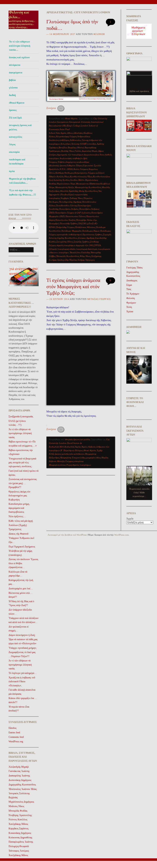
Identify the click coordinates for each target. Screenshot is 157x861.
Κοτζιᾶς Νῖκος (63, 176)
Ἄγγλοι (84, 447)
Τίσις (128, 289)
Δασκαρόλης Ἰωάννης (19, 775)
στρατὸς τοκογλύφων (66, 245)
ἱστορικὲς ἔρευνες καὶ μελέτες (20, 127)
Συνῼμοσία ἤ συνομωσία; (21, 416)
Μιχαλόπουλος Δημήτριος (21, 801)
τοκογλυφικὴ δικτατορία (87, 249)
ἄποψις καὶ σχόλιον (19, 57)
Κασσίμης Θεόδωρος (64, 173)
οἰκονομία (14, 152)
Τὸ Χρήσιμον (132, 293)
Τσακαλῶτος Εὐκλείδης (80, 252)
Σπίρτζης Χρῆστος (82, 241)
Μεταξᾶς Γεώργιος (65, 461)
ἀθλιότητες (78, 133)
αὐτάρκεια (14, 65)
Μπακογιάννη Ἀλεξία (64, 187)
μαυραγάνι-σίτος (93, 457)
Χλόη (129, 307)
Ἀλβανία (92, 447)
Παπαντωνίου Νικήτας (65, 220)
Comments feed (16, 737)
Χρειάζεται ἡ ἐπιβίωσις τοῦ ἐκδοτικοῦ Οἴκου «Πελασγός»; (22, 681)
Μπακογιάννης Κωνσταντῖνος (88, 187)
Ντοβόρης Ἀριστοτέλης (20, 815)
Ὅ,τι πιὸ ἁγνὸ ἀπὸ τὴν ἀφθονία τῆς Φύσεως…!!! (22, 192)
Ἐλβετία (61, 162)
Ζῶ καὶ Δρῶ (15, 117)
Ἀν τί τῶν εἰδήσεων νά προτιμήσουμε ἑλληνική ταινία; (20, 433)
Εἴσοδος (13, 728)
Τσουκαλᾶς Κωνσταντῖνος (67, 256)
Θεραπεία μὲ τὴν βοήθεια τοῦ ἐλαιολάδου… (22, 180)
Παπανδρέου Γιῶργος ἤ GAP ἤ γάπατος (73, 212)
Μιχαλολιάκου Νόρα (66, 183)
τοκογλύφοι (64, 252)
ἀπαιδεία (92, 144)
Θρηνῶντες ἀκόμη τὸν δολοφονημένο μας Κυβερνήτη (19, 495)
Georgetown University (79, 122)
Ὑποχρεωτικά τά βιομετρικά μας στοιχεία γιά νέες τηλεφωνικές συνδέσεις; (22, 462)
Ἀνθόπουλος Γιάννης (79, 140)
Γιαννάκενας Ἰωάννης (19, 771)
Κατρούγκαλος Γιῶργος (84, 173)
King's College (73, 125)
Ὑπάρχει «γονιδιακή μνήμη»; (23, 648)
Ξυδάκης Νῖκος (76, 198)
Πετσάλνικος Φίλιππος (85, 227)
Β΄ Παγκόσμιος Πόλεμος (72, 450)
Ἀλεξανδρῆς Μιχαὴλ (19, 766)
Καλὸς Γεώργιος (81, 169)
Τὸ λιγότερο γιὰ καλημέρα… (23, 673)
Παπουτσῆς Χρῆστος (69, 223)
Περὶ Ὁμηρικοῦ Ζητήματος (22, 546)
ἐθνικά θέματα (16, 102)
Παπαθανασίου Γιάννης (66, 205)
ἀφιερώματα (15, 72)
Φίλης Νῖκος (85, 256)
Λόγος (12, 144)
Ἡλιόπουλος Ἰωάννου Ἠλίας (23, 789)
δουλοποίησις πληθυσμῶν (71, 158)
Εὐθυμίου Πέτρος (74, 165)
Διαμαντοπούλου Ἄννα (94, 154)
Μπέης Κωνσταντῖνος (88, 191)
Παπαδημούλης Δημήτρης (70, 202)
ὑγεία (12, 171)
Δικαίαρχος (131, 280)
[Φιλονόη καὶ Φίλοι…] (24, 30)
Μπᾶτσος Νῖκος (16, 806)
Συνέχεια (54, 107)
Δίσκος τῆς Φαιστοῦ (18, 533)
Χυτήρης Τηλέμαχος (86, 260)
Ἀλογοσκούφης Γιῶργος (66, 136)
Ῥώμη (69, 465)
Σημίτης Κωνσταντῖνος (67, 238)
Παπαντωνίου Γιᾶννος (75, 216)
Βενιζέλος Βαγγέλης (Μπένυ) (71, 147)
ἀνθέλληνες (64, 140)
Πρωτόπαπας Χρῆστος (92, 234)
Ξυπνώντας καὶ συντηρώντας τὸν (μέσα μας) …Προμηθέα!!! (23, 483)
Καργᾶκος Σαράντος (19, 828)
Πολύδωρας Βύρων (91, 231)
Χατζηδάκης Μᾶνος (18, 824)
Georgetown (62, 122)
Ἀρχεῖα (129, 518)
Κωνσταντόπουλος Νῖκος (81, 176)
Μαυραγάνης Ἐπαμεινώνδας (72, 457)
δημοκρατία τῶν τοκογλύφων (70, 154)
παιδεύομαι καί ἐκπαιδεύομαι (17, 161)
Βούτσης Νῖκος (67, 151)
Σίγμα (129, 285)
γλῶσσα (13, 87)
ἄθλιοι (70, 133)
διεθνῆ (12, 95)
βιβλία (12, 80)
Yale (58, 133)
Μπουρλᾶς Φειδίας (18, 810)
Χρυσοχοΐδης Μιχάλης (67, 260)
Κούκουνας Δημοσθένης (20, 837)
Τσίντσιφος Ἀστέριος (19, 850)
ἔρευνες (13, 110)
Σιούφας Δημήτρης (86, 238)
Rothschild (69, 447)
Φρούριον (131, 302)
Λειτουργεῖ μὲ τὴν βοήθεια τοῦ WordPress (67, 535)
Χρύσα (129, 311)
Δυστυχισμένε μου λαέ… (21, 588)
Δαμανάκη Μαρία (90, 151)
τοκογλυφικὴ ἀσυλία (67, 249)
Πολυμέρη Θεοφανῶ (19, 846)
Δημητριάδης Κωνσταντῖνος (22, 784)
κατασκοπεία (67, 454)
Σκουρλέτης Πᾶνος (64, 241)
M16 (61, 447)
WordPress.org (16, 741)
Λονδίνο (74, 180)
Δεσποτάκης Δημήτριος (20, 780)
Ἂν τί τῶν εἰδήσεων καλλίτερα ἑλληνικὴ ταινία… (19, 45)
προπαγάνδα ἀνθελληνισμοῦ (69, 234)
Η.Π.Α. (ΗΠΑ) (66, 169)
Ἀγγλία (63, 133)
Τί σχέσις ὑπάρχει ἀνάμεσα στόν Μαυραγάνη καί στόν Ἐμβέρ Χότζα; (73, 287)
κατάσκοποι (79, 454)
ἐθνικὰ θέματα (89, 450)
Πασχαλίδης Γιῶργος (65, 227)
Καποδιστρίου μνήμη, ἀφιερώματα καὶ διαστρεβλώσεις (19, 508)
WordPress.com (121, 535)
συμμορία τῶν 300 (84, 245)
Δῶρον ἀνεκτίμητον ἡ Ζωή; (22, 635)
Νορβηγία (65, 198)
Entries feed (14, 732)
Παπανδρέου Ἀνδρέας (68, 209)
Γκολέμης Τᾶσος (134, 267)
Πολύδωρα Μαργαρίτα (71, 231)
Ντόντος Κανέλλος (18, 819)
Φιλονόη (99, 34)
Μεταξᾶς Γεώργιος (99, 299)
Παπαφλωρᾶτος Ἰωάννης (21, 841)
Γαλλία (78, 151)
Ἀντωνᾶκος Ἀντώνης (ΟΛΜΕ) (74, 144)
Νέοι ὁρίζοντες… (17, 516)
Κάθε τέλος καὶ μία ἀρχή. (21, 520)
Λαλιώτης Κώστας (61, 180)
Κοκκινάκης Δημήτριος (20, 833)
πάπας (63, 465)
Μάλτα (81, 180)
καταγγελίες (15, 136)
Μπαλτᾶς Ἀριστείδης (69, 191)
